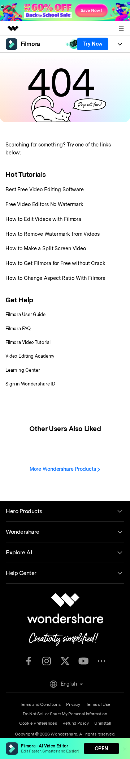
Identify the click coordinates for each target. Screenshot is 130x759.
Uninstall (102, 723)
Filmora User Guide (25, 314)
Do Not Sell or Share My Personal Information (65, 713)
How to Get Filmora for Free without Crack (55, 263)
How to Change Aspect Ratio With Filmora (55, 278)
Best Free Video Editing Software (44, 189)
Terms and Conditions (40, 704)
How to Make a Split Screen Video (45, 248)
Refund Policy (75, 723)
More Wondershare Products (64, 469)
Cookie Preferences (38, 723)
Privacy (73, 704)
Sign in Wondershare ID (30, 384)
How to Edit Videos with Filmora (43, 219)
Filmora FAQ (18, 328)
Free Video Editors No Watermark (44, 204)
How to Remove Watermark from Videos (52, 234)
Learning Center (22, 370)
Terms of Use (98, 704)
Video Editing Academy (29, 356)
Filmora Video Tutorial (28, 342)
